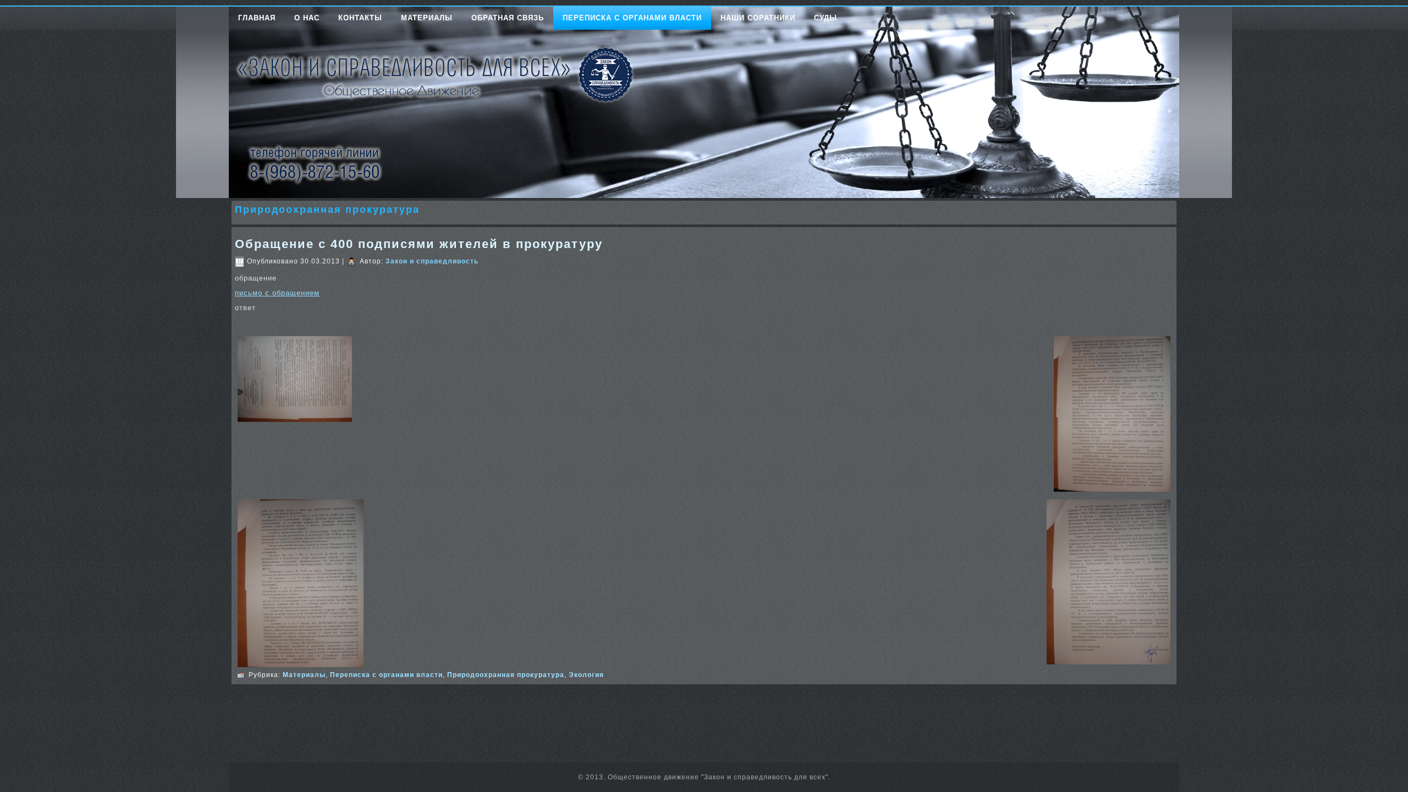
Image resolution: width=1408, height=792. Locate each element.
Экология (586, 675)
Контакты (360, 18)
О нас (307, 18)
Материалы (427, 18)
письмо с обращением (277, 293)
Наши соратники (758, 18)
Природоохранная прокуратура (505, 675)
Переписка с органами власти (632, 18)
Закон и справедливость (432, 261)
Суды (825, 18)
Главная (257, 18)
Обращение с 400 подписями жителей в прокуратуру (419, 244)
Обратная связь (507, 18)
